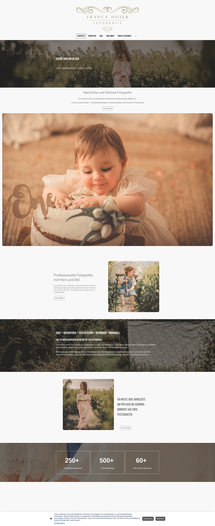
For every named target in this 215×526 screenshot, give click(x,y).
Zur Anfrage (125, 428)
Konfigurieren (59, 523)
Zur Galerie (107, 108)
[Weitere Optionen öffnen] (135, 36)
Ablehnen (160, 519)
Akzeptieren (148, 519)
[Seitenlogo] (107, 19)
